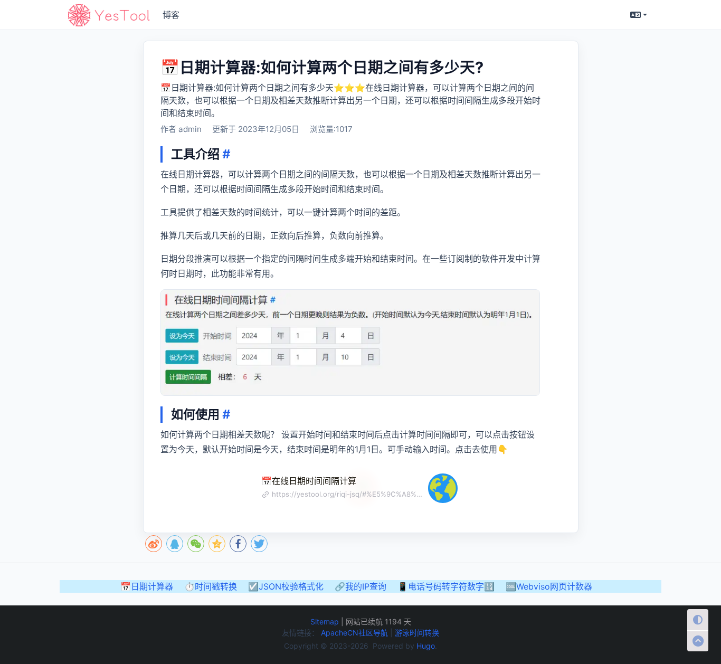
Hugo (425, 645)
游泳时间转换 (417, 632)
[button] (638, 14)
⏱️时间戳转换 (210, 586)
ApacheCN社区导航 (355, 632)
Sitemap (324, 621)
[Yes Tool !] (109, 15)
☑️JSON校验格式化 (286, 586)
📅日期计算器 (146, 586)
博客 (171, 15)
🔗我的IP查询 (360, 586)
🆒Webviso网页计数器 (549, 586)
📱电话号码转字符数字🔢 (446, 586)
